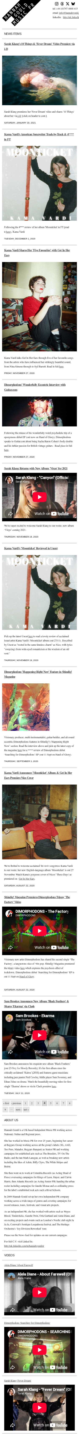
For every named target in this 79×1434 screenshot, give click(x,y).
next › (18, 1109)
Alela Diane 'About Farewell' (18, 1265)
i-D (19, 115)
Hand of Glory (26, 976)
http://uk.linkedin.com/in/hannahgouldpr (24, 1245)
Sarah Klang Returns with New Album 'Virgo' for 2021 (35, 468)
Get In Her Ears (27, 878)
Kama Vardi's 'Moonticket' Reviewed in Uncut (31, 548)
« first (6, 1103)
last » (26, 1109)
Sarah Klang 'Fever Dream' (17, 1380)
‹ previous (16, 1103)
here (8, 231)
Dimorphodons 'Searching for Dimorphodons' (27, 1322)
